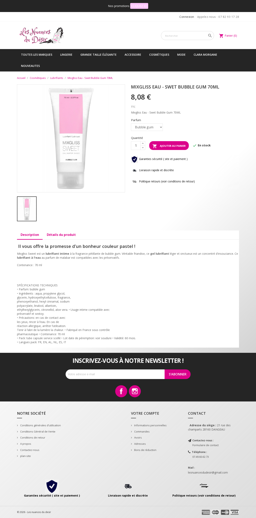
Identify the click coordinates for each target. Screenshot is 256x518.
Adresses (140, 444)
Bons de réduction (145, 450)
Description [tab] (30, 234)
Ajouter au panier (169, 146)
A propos (25, 444)
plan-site (25, 456)
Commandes (142, 431)
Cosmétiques (159, 54)
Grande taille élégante (98, 54)
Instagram (135, 391)
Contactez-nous (29, 450)
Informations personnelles (150, 425)
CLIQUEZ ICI (139, 6)
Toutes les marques (36, 54)
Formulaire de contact (205, 445)
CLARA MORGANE (205, 54)
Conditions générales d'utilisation (40, 425)
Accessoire (133, 54)
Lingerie (66, 54)
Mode (181, 54)
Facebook (121, 391)
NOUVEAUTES (30, 66)
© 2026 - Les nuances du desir (34, 512)
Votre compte (145, 413)
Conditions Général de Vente (37, 431)
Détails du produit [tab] (61, 234)
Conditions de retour (32, 437)
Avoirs (138, 437)
